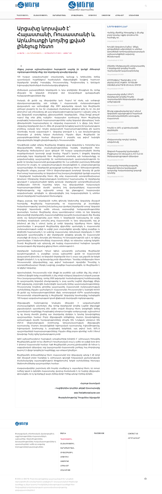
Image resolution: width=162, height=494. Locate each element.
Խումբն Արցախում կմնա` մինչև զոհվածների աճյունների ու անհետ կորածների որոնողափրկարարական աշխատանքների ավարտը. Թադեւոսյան (126, 52)
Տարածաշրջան (59, 15)
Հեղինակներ (134, 438)
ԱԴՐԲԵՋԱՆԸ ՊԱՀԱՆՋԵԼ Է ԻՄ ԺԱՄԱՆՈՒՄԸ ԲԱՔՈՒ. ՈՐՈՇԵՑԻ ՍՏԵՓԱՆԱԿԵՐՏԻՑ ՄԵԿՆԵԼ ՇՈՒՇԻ (124, 82)
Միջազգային (77, 15)
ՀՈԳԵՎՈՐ (119, 15)
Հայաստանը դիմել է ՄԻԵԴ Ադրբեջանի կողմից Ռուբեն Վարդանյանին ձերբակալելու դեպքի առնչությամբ (125, 98)
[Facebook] (145, 479)
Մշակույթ (134, 15)
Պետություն (23, 15)
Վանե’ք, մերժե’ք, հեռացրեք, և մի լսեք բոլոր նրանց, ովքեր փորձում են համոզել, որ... (125, 35)
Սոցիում (92, 15)
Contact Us (133, 434)
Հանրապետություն (34, 53)
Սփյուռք (106, 15)
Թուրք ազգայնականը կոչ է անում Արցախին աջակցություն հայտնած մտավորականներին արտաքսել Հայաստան (124, 115)
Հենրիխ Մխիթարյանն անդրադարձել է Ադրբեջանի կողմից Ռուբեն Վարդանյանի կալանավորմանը (126, 68)
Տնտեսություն (41, 15)
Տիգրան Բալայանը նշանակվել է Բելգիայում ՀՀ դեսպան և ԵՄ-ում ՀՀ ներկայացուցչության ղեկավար (125, 153)
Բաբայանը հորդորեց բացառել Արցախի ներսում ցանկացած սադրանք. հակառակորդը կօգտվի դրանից (124, 169)
